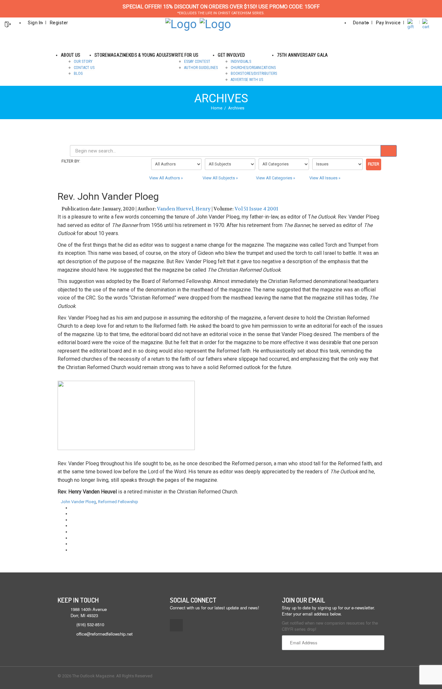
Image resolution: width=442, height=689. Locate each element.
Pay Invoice (388, 22)
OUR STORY (83, 61)
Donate (361, 22)
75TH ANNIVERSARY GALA (302, 55)
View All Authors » (166, 177)
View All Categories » (275, 177)
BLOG (78, 73)
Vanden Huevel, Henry (184, 209)
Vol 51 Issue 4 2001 (256, 209)
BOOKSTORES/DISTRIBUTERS (254, 73)
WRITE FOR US (184, 55)
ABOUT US (71, 55)
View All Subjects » (220, 177)
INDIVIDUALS (241, 61)
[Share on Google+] (72, 519)
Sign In (35, 22)
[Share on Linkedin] (72, 543)
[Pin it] (72, 531)
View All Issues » (324, 177)
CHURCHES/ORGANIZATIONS (253, 67)
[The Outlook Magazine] (181, 23)
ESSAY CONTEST (197, 61)
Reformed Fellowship (118, 501)
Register (59, 22)
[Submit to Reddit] (72, 538)
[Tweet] (72, 513)
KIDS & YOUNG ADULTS (149, 55)
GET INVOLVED (231, 55)
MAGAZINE (117, 55)
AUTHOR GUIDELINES (201, 67)
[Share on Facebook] (72, 507)
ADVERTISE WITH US (247, 79)
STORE (100, 55)
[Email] (72, 550)
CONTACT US (84, 67)
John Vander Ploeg (78, 501)
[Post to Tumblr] (72, 525)
